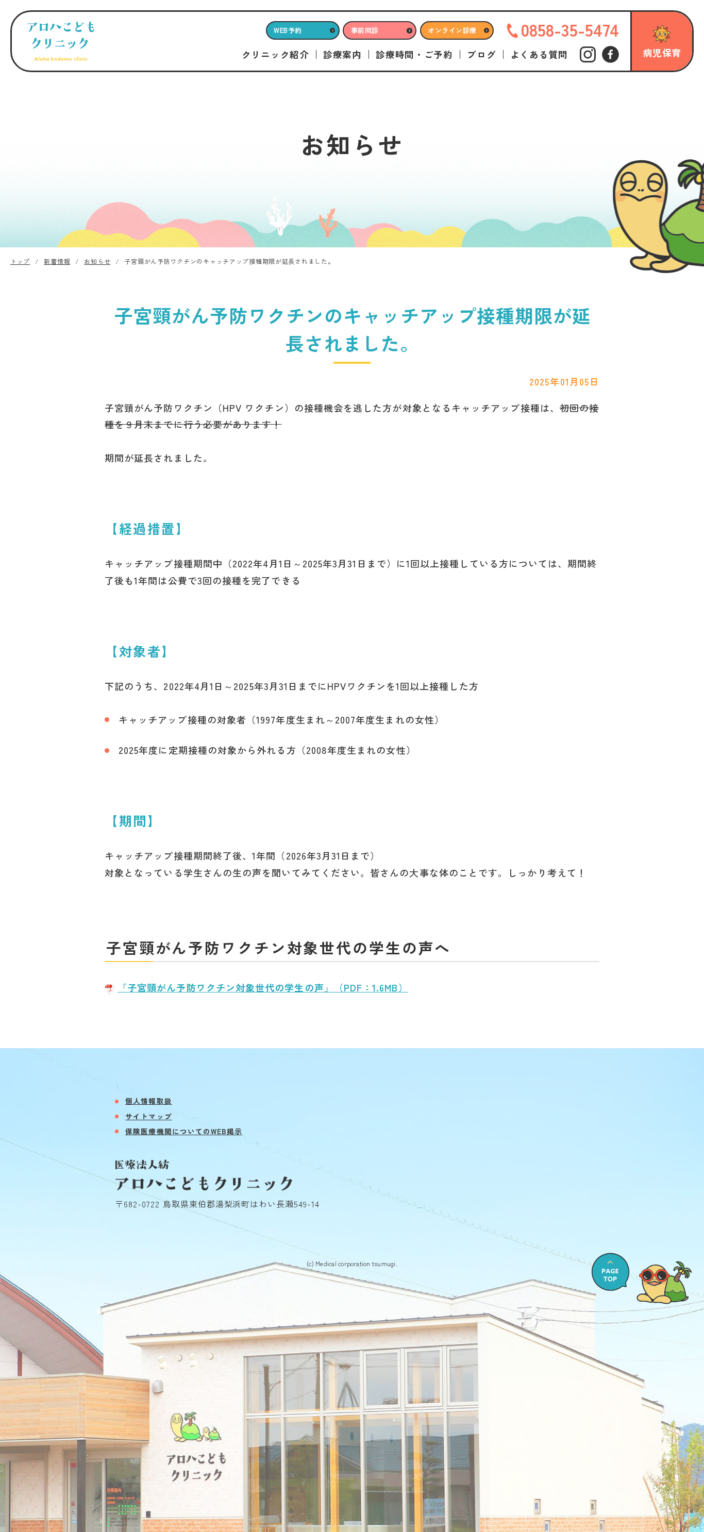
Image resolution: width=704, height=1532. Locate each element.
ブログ (481, 54)
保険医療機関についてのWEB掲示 (183, 1131)
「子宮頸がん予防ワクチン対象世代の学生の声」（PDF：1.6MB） (263, 987)
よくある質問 (539, 54)
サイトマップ (148, 1116)
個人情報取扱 (148, 1101)
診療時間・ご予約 (414, 54)
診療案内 (342, 54)
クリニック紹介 (275, 54)
